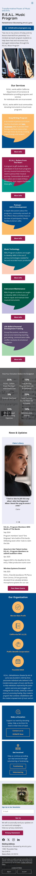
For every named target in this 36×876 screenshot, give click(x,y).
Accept (24, 872)
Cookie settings (17, 868)
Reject (9, 872)
